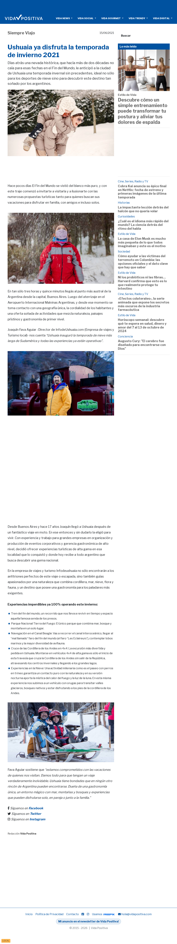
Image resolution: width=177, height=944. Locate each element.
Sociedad (124, 251)
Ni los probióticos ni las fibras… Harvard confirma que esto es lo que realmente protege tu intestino (142, 282)
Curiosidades (126, 216)
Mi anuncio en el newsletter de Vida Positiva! (88, 921)
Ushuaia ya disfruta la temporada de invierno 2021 (58, 51)
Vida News (63, 18)
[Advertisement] (88, 6)
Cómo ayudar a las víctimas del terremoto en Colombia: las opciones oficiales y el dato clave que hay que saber (143, 261)
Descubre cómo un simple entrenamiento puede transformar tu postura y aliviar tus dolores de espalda (142, 111)
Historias (124, 202)
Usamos (97, 914)
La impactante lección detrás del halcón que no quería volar (143, 209)
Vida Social (85, 18)
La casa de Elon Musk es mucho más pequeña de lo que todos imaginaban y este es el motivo (142, 242)
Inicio (29, 914)
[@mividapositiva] (88, 914)
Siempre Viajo (21, 32)
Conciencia (125, 336)
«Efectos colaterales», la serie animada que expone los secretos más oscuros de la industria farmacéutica (143, 304)
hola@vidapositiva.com (136, 914)
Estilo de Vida (127, 95)
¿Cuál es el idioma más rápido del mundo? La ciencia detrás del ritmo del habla (143, 224)
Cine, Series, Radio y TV (133, 181)
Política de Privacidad (49, 914)
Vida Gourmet (111, 18)
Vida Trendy (137, 18)
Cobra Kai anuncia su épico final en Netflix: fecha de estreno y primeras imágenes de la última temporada (142, 191)
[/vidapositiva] (83, 914)
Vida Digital (161, 18)
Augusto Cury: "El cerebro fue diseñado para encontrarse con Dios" (142, 344)
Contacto (72, 914)
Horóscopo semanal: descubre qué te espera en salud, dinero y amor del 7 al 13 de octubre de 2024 (142, 325)
